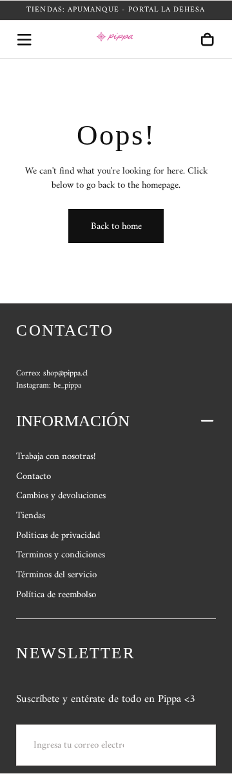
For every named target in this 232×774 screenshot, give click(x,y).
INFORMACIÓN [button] (73, 420)
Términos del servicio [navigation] (56, 575)
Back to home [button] (116, 226)
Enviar (179, 744)
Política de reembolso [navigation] (56, 595)
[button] (24, 40)
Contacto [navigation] (33, 476)
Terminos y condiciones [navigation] (60, 555)
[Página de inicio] (116, 40)
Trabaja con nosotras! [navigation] (55, 456)
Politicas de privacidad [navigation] (58, 535)
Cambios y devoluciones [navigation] (61, 496)
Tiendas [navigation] (30, 516)
